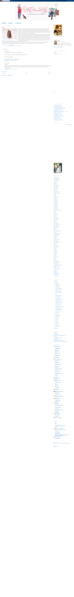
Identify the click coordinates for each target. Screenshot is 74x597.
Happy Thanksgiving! (59, 288)
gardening (55, 219)
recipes (55, 251)
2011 (56, 280)
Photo (55, 423)
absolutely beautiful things (59, 396)
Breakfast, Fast (58, 298)
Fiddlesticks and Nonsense (59, 391)
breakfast (55, 190)
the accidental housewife (58, 405)
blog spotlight (56, 186)
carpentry (55, 194)
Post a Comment (4, 71)
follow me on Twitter (69, 124)
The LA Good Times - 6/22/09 (58, 119)
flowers (55, 216)
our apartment (56, 246)
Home (26, 73)
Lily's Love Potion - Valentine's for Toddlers (60, 429)
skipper (55, 257)
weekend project (56, 273)
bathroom (55, 184)
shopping (55, 256)
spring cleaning (56, 261)
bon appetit (55, 188)
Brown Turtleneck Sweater (59, 409)
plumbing (55, 250)
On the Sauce (57, 287)
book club (55, 189)
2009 (56, 283)
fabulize (55, 213)
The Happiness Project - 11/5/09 (58, 116)
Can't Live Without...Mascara (58, 337)
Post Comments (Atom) (9, 75)
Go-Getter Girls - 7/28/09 (57, 118)
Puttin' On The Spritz (59, 289)
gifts (54, 221)
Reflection (56, 426)
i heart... (55, 232)
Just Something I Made (58, 373)
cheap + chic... (56, 196)
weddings (55, 272)
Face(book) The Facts (59, 295)
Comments (56, 54)
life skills (55, 238)
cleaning (55, 200)
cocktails (55, 201)
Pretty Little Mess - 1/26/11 (58, 105)
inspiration (55, 235)
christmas (55, 197)
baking (55, 183)
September (57, 315)
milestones (55, 240)
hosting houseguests (57, 230)
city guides (55, 199)
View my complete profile (58, 47)
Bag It (3, 27)
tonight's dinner (56, 266)
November (57, 285)
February (57, 325)
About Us (10, 23)
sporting (55, 260)
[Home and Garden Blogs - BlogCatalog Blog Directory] (62, 443)
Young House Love (58, 352)
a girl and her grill (56, 178)
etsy (54, 211)
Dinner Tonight (57, 414)
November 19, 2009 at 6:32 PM (10, 69)
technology (55, 263)
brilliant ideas (9, 45)
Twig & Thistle (57, 357)
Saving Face (57, 312)
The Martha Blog (57, 348)
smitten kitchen (57, 350)
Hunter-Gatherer (57, 433)
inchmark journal (57, 400)
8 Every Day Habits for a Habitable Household (60, 341)
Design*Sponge (57, 377)
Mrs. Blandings (57, 413)
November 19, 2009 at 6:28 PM (10, 60)
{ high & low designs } (58, 417)
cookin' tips (14, 45)
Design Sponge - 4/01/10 (57, 110)
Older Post (49, 73)
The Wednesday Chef (58, 364)
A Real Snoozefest (58, 308)
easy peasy (19, 45)
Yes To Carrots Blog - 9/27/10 (58, 106)
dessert (55, 207)
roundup (55, 252)
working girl (55, 274)
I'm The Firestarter (58, 291)
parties (55, 247)
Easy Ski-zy (55, 333)
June (56, 319)
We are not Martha (58, 382)
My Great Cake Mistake (59, 292)
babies (55, 181)
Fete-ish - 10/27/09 (56, 117)
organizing (55, 245)
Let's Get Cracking (58, 301)
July (56, 318)
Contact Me (18, 23)
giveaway (55, 222)
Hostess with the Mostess (58, 368)
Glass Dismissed (58, 305)
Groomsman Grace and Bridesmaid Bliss (60, 335)
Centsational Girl (57, 355)
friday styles (55, 217)
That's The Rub (58, 296)
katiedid (56, 384)
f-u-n (54, 212)
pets (54, 249)
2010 (56, 281)
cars (54, 195)
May (56, 320)
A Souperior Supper (58, 303)
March (57, 323)
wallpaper (55, 271)
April (56, 322)
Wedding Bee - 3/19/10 (57, 112)
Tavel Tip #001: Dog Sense (59, 306)
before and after (56, 185)
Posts (56, 52)
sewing (55, 255)
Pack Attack (55, 336)
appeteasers (55, 179)
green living (55, 225)
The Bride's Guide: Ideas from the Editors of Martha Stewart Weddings (61, 435)
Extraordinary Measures (59, 309)
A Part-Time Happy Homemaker (60, 425)
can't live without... (56, 192)
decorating (55, 206)
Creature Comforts (58, 407)
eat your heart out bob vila (57, 210)
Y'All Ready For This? (59, 299)
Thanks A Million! (58, 310)
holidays (55, 229)
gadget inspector (56, 218)
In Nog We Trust (56, 334)
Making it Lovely (57, 366)
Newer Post (3, 73)
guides (55, 228)
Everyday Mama (57, 431)
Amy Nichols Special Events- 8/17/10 (59, 107)
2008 (56, 328)
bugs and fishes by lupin (58, 359)
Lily (59, 40)
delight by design (57, 398)
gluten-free (55, 223)
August (57, 316)
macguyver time (56, 239)
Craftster (56, 375)
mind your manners (56, 241)
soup (54, 258)
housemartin (57, 386)
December (57, 284)
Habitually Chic (57, 362)
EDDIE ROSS (57, 411)
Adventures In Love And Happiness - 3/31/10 (60, 111)
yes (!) (56, 422)
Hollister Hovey (57, 393)
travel (54, 267)
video (54, 269)
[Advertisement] (58, 73)
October (57, 313)
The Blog (3, 23)
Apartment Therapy (58, 346)
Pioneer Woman (57, 371)
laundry (55, 236)
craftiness (55, 203)
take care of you (56, 262)
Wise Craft (56, 416)
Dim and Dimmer (56, 339)
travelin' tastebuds (56, 268)
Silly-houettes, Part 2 (59, 302)
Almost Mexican (57, 438)
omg (54, 244)
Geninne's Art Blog (58, 380)
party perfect (57, 389)
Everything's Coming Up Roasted (59, 340)
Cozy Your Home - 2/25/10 (58, 113)
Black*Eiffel (57, 402)
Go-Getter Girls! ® (58, 437)
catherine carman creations (59, 428)
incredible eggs (56, 234)
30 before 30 (55, 177)
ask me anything (56, 180)
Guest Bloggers (56, 227)
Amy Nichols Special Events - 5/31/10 (59, 108)
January (57, 326)
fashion (55, 214)
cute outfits (55, 205)
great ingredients (56, 224)
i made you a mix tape (57, 233)
